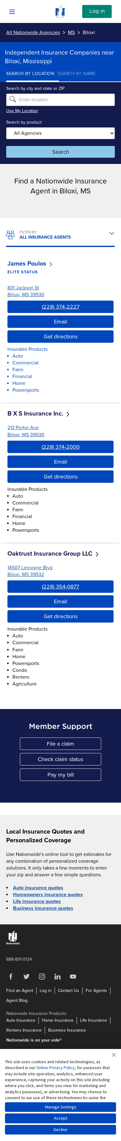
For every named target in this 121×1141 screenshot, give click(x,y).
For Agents (96, 990)
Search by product (24, 122)
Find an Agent (19, 990)
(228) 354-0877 (60, 586)
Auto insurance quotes (38, 888)
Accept (60, 1118)
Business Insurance (67, 1030)
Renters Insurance (24, 1030)
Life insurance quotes (37, 901)
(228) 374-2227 (60, 306)
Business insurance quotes (43, 908)
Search (60, 151)
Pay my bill (74, 776)
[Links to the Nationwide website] (13, 943)
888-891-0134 (19, 959)
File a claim (74, 745)
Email (60, 321)
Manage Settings (60, 1107)
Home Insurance (58, 1020)
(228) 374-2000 (61, 446)
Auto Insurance (20, 1020)
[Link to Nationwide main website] (60, 16)
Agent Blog (17, 1000)
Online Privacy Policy (55, 1067)
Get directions (61, 336)
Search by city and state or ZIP (35, 88)
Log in (97, 11)
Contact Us (68, 990)
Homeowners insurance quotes (48, 895)
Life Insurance (93, 1020)
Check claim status (69, 760)
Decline (60, 1129)
